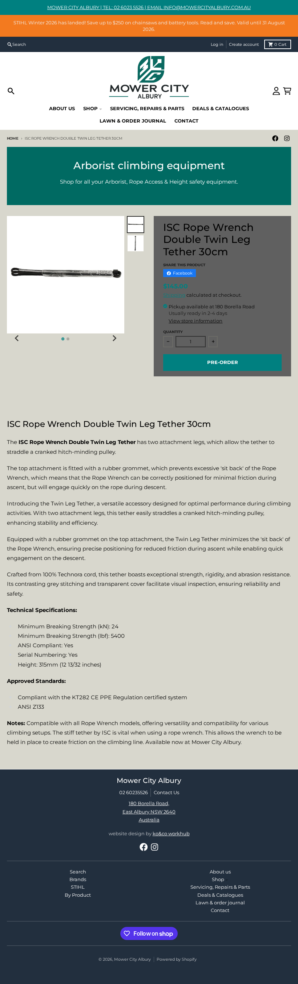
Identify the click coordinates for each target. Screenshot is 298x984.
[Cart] (287, 91)
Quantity (173, 331)
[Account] (276, 91)
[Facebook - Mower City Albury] (275, 138)
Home (13, 138)
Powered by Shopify (177, 959)
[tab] (63, 339)
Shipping (174, 295)
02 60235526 (133, 792)
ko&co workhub (171, 833)
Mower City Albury (132, 959)
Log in (217, 44)
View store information (195, 321)
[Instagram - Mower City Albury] (286, 138)
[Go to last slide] (17, 338)
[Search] (11, 91)
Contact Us (166, 792)
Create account (244, 44)
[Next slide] (114, 338)
